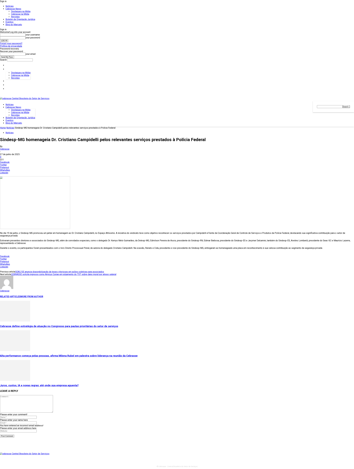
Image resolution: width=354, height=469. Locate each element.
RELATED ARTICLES (10, 296)
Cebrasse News (13, 8)
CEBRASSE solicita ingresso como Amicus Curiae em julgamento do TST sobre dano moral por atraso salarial (63, 274)
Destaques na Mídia (20, 11)
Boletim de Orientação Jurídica (20, 19)
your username (33, 34)
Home (3, 128)
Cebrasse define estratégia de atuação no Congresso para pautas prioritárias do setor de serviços (59, 326)
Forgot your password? (11, 43)
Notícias (10, 6)
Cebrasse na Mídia (20, 14)
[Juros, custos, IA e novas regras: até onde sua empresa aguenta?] (15, 380)
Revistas (15, 16)
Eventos (9, 22)
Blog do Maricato (14, 24)
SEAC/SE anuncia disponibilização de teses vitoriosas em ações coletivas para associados (59, 271)
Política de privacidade (11, 46)
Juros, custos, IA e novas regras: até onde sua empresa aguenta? (39, 385)
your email (31, 54)
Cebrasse (4, 149)
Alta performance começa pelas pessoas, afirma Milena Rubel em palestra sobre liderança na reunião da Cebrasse (69, 355)
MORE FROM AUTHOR (31, 296)
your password (33, 37)
